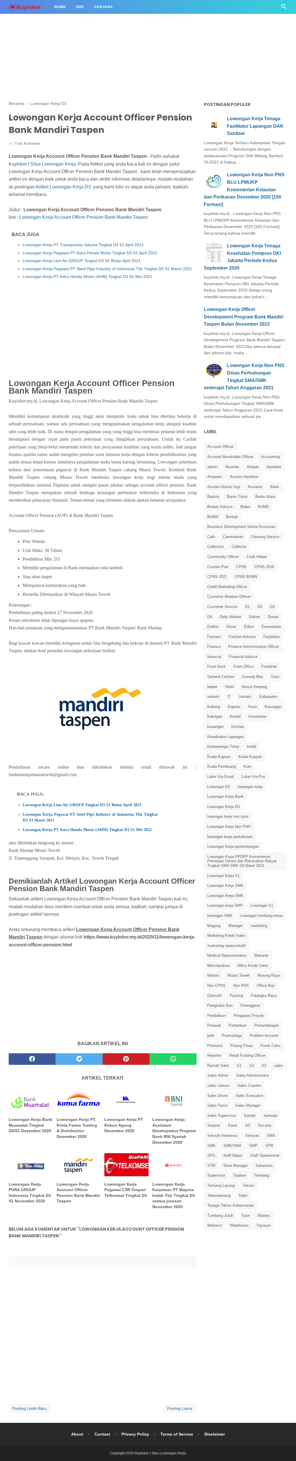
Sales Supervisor (221, 1115)
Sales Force (217, 1105)
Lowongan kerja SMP (225, 905)
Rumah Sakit (218, 1065)
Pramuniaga (232, 1035)
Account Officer (220, 446)
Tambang (261, 1175)
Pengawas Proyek (249, 1015)
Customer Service (222, 607)
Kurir (247, 766)
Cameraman (233, 537)
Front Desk (216, 666)
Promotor (215, 1045)
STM (211, 1165)
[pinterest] (126, 1059)
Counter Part (217, 567)
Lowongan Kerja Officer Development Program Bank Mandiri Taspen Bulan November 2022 (243, 317)
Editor (249, 626)
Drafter (213, 626)
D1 (247, 607)
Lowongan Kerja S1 (223, 876)
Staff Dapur (232, 1155)
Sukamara (264, 1165)
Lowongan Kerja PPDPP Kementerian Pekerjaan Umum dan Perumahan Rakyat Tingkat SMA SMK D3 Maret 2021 (242, 861)
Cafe (211, 537)
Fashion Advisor (242, 637)
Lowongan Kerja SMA (225, 885)
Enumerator (271, 626)
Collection (215, 546)
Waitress (214, 1225)
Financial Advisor (243, 657)
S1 (239, 1065)
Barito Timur (237, 496)
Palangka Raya (263, 995)
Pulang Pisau (241, 1045)
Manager (235, 926)
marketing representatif (226, 945)
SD (247, 1125)
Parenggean (250, 1005)
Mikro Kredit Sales (253, 965)
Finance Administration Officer (253, 646)
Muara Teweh (238, 975)
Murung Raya (269, 975)
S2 (251, 1065)
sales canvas (218, 1085)
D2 (260, 607)
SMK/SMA (232, 1145)
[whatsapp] (172, 1059)
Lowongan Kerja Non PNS (229, 826)
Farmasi (214, 637)
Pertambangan (266, 1025)
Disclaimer (214, 1434)
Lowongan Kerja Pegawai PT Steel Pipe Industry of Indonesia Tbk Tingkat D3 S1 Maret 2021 (107, 268)
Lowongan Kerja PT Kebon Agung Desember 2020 (123, 1125)
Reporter (214, 1055)
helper (212, 687)
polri (210, 1035)
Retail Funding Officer (247, 1055)
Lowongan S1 (262, 905)
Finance (214, 646)
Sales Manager (247, 1105)
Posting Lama (179, 1408)
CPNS (241, 567)
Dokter (254, 617)
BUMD (263, 507)
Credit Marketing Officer (227, 587)
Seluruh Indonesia (222, 1135)
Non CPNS (216, 985)
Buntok (232, 517)
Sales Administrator (252, 1075)
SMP (253, 1145)
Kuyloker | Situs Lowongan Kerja (42, 164)
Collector (239, 546)
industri (213, 696)
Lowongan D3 (218, 787)
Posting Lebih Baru (29, 1408)
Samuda (270, 1115)
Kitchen (237, 726)
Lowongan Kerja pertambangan (233, 846)
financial (214, 657)
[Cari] (283, 8)
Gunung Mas (252, 676)
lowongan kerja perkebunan (230, 837)
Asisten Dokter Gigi (223, 487)
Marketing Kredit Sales (226, 935)
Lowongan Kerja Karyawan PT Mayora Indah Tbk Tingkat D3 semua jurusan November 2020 (173, 1195)
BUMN (212, 517)
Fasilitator (271, 637)
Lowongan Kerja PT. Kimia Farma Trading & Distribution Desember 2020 (77, 1128)
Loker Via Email (220, 776)
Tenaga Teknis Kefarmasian (230, 1205)
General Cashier (220, 676)
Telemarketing (219, 1195)
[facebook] (32, 1059)
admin (212, 467)
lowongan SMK (219, 915)
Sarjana (103, 7)
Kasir (252, 706)
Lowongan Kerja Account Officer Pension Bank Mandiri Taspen (83, 217)
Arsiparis (214, 476)
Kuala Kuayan (250, 756)
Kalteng (213, 706)
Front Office (244, 666)
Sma (80, 7)
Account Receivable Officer (230, 457)
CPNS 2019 (264, 567)
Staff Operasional (264, 1155)
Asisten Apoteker (244, 476)
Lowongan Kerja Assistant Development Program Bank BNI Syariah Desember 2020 (174, 1130)
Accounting (270, 457)
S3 (264, 1065)
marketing (259, 926)
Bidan (245, 507)
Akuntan (232, 467)
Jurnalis (244, 696)
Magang (214, 926)
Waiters (264, 1215)
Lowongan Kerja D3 (223, 806)
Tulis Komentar (27, 143)
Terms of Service (176, 1434)
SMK (211, 1145)
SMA (271, 1135)
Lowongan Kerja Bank (225, 796)
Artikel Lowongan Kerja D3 (63, 186)
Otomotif (214, 995)
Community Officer (223, 557)
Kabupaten (268, 696)
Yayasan (263, 1225)
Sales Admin (217, 1075)
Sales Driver (217, 1095)
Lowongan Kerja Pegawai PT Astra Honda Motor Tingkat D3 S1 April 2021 (90, 253)
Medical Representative (227, 955)
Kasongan (273, 706)
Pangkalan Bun (220, 1005)
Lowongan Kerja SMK (225, 895)
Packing (236, 995)
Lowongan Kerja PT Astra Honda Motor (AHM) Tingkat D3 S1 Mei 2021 (87, 276)
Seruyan (252, 1135)
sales (278, 1065)
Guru (275, 676)
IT (229, 696)
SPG (211, 1155)
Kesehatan (258, 716)
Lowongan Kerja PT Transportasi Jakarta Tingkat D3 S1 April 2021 (83, 244)
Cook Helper (257, 557)
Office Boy (266, 985)
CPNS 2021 (217, 576)
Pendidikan (216, 1015)
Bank (274, 487)
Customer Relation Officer (229, 596)
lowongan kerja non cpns (228, 816)
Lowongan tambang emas (261, 915)
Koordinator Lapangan (225, 737)
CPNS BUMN (246, 576)
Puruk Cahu (270, 1045)
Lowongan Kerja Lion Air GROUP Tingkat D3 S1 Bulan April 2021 (82, 260)
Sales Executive (249, 1095)
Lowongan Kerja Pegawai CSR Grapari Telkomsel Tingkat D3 (125, 1190)
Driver (231, 626)
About (77, 1434)
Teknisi (248, 1185)
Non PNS (241, 985)
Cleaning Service (265, 537)
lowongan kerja (250, 787)
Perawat (214, 1025)
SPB (269, 1145)
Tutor (245, 1215)
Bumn (60, 7)
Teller (242, 1195)
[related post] (31, 1100)
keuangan (215, 726)
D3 (272, 607)
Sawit (232, 1125)
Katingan (214, 716)
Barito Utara (265, 496)
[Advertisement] (148, 40)
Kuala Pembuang (221, 766)
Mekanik (261, 955)
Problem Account (264, 1035)
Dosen (273, 617)
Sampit (250, 1115)
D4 (209, 617)
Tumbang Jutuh (220, 1215)
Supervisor (216, 1175)
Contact (102, 1434)
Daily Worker (230, 617)
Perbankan (238, 1025)
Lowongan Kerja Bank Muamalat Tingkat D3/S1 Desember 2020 (30, 1125)
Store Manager (235, 1165)
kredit (251, 746)
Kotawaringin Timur (223, 746)
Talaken (239, 1175)
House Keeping (254, 687)
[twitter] (79, 1059)
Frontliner (269, 666)
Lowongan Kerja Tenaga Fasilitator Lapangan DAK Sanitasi (255, 126)
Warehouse (239, 1225)
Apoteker (274, 467)
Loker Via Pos (253, 776)
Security (265, 1125)
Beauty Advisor (220, 507)
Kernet (235, 716)
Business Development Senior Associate (241, 526)
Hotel (229, 687)
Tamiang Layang (221, 1185)
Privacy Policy (135, 1434)
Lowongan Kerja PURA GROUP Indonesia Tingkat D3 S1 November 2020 (30, 1193)
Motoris (213, 975)
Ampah (253, 467)
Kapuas (234, 706)
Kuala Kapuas (219, 756)
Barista (213, 496)
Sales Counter (249, 1085)
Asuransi (255, 487)
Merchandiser (218, 965)
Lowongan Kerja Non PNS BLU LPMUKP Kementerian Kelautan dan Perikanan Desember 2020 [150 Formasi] (244, 189)
